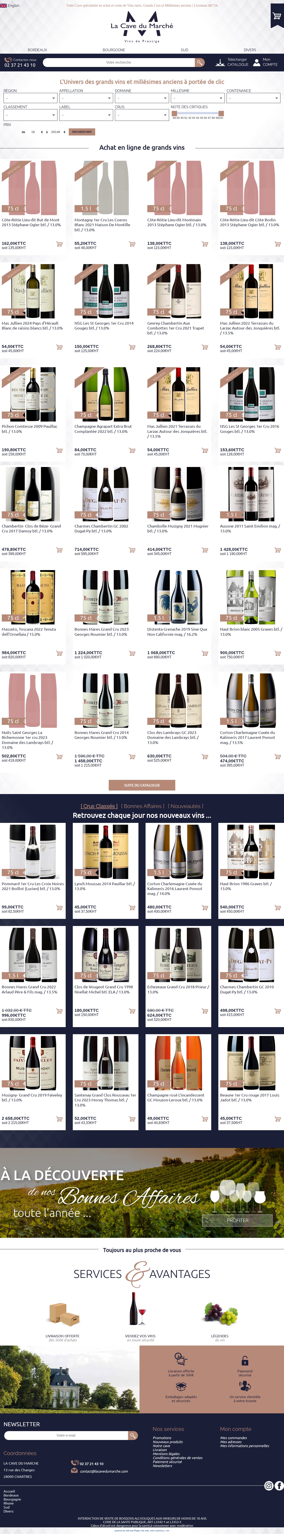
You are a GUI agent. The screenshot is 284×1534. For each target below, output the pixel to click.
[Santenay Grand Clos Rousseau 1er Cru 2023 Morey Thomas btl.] (105, 1089)
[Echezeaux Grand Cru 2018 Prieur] (178, 981)
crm (167, 1531)
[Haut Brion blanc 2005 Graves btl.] (251, 623)
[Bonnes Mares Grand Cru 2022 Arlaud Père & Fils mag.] (32, 981)
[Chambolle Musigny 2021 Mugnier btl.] (178, 520)
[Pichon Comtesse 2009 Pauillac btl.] (32, 420)
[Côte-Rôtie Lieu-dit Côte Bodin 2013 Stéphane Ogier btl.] (251, 214)
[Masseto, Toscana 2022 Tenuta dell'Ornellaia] (33, 623)
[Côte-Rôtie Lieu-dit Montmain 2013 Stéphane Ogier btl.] (178, 214)
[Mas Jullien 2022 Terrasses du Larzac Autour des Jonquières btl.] (251, 317)
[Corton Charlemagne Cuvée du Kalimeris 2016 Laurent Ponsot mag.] (178, 878)
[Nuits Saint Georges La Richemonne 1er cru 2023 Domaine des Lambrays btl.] (33, 726)
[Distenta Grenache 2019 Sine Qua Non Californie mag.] (178, 623)
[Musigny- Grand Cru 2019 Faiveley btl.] (32, 1089)
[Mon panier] (277, 15)
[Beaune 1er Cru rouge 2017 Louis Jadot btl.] (251, 1089)
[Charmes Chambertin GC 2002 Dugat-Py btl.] (106, 520)
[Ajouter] (59, 243)
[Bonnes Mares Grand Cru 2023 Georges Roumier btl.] (105, 623)
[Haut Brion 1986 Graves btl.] (251, 878)
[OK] (200, 62)
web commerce (157, 1531)
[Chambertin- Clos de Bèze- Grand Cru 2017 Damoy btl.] (33, 520)
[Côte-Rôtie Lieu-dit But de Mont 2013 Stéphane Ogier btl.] (33, 214)
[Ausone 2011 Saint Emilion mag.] (251, 520)
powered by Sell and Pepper (127, 1531)
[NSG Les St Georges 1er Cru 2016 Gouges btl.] (251, 420)
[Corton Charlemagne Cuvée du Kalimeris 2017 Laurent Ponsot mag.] (251, 726)
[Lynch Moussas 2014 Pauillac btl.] (105, 878)
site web (145, 1531)
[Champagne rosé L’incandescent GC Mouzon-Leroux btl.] (178, 1089)
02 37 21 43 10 (91, 1464)
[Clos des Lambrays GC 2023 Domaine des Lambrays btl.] (178, 726)
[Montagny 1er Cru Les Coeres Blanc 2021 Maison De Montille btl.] (106, 214)
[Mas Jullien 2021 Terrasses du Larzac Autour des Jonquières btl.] (178, 420)
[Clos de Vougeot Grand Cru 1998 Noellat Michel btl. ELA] (105, 981)
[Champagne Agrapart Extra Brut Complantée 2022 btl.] (105, 420)
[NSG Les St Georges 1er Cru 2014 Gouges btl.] (105, 317)
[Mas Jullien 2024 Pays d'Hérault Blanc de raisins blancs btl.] (33, 317)
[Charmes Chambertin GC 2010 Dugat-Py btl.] (251, 981)
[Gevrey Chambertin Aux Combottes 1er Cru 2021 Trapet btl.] (178, 317)
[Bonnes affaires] (237, 1203)
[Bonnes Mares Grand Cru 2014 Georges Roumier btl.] (105, 726)
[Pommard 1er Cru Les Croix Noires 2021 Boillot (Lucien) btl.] (32, 878)
